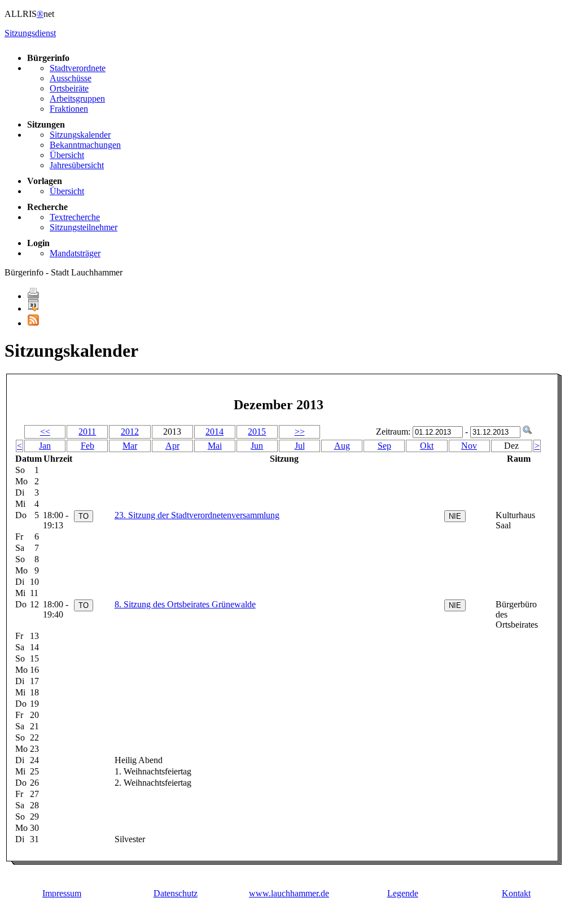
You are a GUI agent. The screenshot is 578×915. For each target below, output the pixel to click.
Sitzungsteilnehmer (83, 227)
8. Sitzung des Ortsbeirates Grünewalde (185, 604)
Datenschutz (176, 893)
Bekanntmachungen (85, 145)
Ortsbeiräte (69, 88)
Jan (45, 445)
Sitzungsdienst (30, 33)
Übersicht (67, 155)
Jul (300, 445)
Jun (257, 445)
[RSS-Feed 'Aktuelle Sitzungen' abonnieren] (33, 323)
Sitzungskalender (80, 134)
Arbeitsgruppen (77, 98)
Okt (427, 445)
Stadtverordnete (78, 68)
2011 (87, 431)
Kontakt (516, 893)
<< (45, 431)
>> (300, 431)
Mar (129, 445)
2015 (257, 431)
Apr (172, 445)
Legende (402, 893)
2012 (130, 431)
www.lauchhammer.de (289, 893)
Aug (342, 445)
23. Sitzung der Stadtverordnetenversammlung (197, 515)
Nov (469, 445)
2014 (214, 431)
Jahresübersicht (77, 165)
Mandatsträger (75, 253)
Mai (215, 445)
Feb (87, 445)
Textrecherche (75, 217)
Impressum (61, 893)
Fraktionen (69, 108)
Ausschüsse (70, 78)
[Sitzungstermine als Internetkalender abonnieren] (33, 308)
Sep (384, 445)
